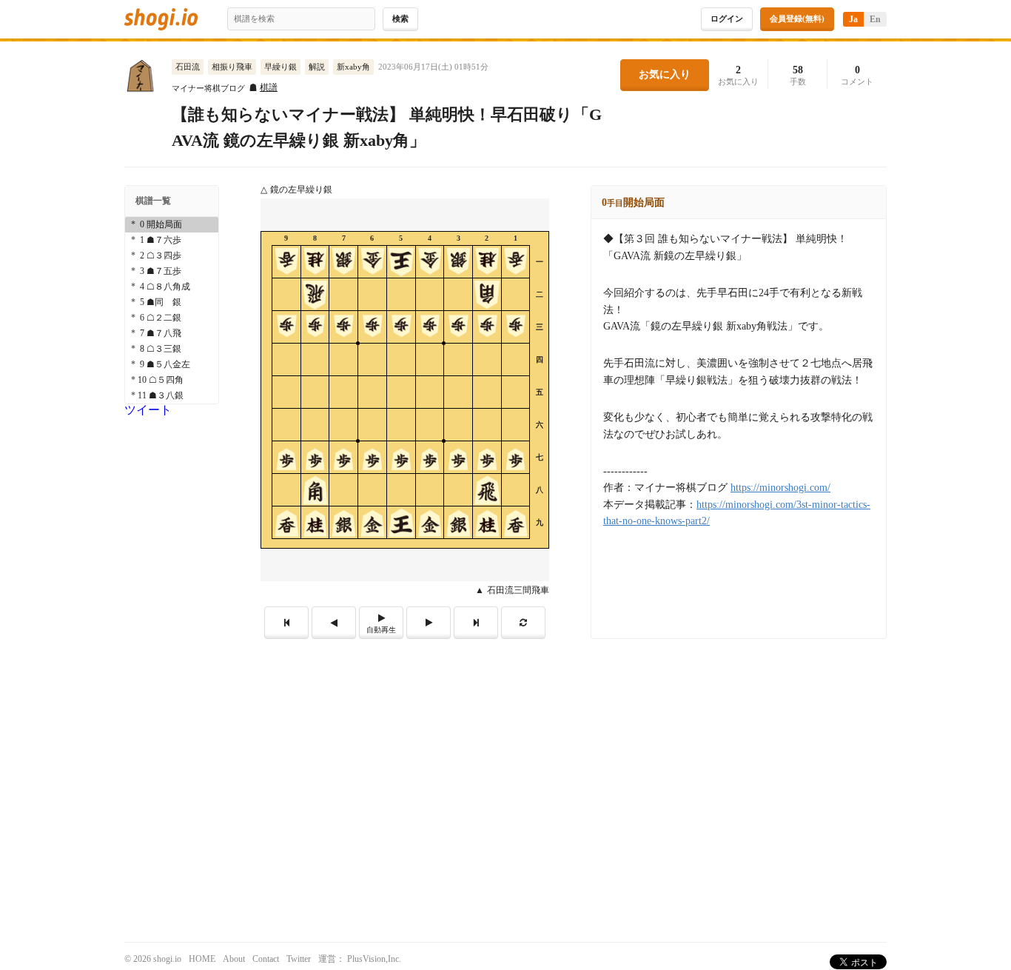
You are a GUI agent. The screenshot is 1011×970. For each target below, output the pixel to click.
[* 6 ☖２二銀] (171, 318)
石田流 (187, 66)
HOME (202, 959)
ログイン (727, 18)
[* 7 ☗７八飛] (171, 333)
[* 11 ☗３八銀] (171, 396)
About (234, 959)
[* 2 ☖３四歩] (171, 256)
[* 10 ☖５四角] (171, 380)
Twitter (298, 959)
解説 (317, 66)
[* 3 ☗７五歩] (171, 271)
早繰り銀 (280, 66)
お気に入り (665, 74)
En (875, 19)
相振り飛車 (232, 66)
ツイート (148, 410)
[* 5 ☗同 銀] (171, 302)
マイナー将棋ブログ (208, 88)
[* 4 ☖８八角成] (171, 287)
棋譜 (269, 87)
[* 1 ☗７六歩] (171, 240)
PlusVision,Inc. (374, 959)
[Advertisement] (505, 750)
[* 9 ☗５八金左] (171, 364)
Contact (265, 959)
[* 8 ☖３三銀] (171, 349)
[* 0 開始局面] (171, 225)
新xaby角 (353, 66)
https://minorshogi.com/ (780, 487)
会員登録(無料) (797, 18)
